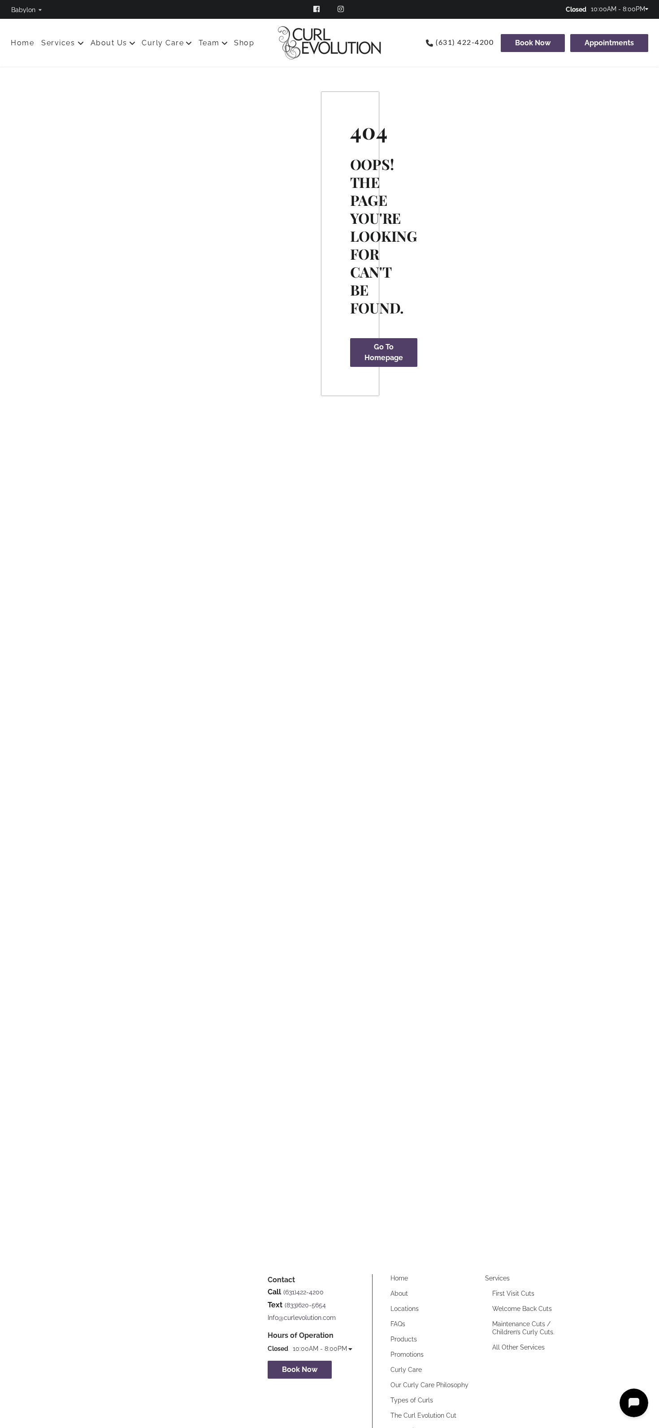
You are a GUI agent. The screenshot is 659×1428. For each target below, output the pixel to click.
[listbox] (26, 9)
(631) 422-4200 (465, 42)
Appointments (609, 43)
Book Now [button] (299, 1369)
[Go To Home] (329, 43)
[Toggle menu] (81, 43)
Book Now (533, 43)
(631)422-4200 (303, 1292)
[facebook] (317, 9)
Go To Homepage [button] (383, 352)
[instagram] (342, 9)
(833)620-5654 (305, 1305)
